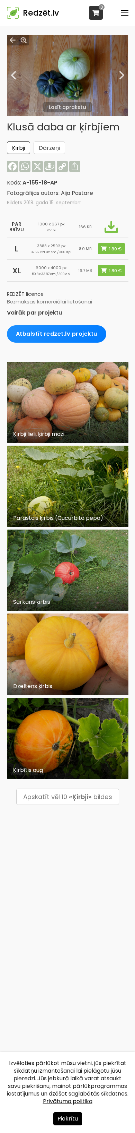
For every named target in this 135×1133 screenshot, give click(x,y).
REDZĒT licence (25, 294)
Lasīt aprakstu (67, 107)
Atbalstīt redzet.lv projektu (56, 334)
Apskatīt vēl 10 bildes (67, 796)
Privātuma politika (67, 1101)
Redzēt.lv (41, 12)
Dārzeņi (49, 148)
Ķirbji (18, 148)
